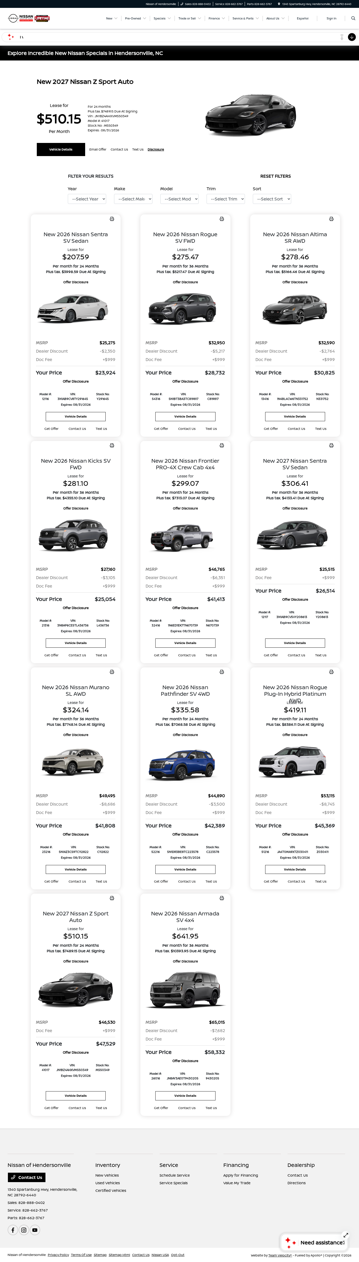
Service (169, 1164)
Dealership (301, 1164)
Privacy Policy (58, 1255)
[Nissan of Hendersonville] (29, 18)
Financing (236, 1164)
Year (72, 189)
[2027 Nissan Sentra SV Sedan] (295, 536)
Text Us (101, 428)
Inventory (107, 1164)
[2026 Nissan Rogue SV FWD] (185, 310)
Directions (297, 1182)
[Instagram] (24, 1230)
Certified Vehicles (110, 1190)
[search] (353, 18)
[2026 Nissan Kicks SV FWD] (75, 536)
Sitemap (100, 1255)
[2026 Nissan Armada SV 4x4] (185, 989)
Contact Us (29, 1177)
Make (119, 189)
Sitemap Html (119, 1255)
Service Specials (174, 1182)
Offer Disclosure (75, 282)
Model (166, 189)
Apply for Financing (240, 1175)
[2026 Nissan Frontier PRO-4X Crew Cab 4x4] (185, 536)
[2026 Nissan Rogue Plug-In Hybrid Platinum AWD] (295, 763)
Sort (257, 189)
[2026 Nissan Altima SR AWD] (295, 310)
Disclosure (156, 149)
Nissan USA (160, 1255)
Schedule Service (175, 1175)
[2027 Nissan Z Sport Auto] (75, 989)
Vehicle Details (61, 149)
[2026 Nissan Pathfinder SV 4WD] (185, 763)
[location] (279, 4)
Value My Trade (236, 1182)
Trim (211, 189)
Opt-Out (177, 1255)
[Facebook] (13, 1230)
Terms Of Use (81, 1255)
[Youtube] (35, 1230)
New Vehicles (107, 1175)
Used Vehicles (107, 1182)
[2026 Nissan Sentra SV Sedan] (75, 310)
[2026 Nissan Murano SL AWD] (75, 763)
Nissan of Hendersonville (27, 1255)
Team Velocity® (280, 1255)
